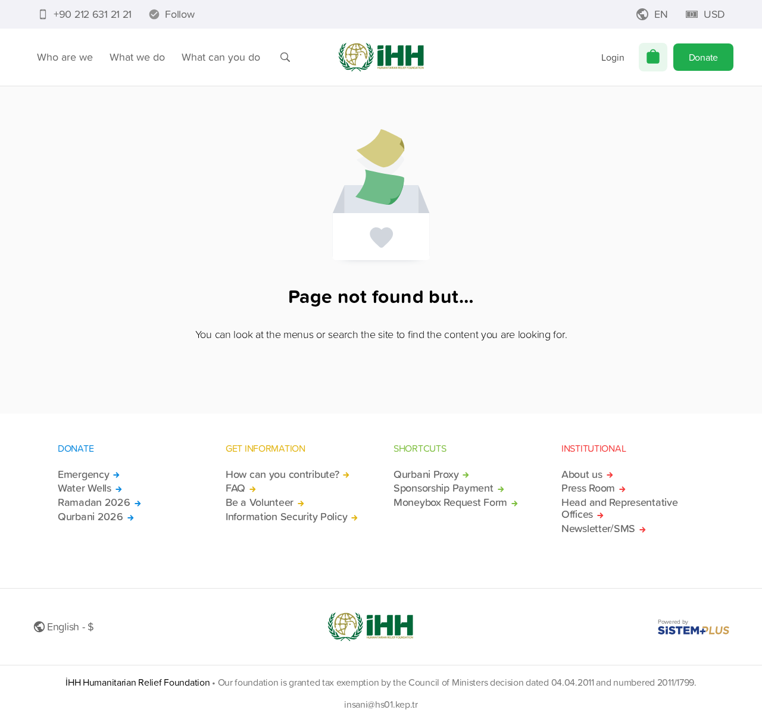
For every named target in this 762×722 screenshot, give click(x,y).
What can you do (221, 56)
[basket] (653, 57)
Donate (703, 57)
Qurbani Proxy (426, 474)
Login (612, 57)
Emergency (83, 474)
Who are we (65, 56)
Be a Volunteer (259, 502)
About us (581, 474)
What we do (137, 56)
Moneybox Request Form (450, 502)
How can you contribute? (282, 474)
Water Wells (84, 488)
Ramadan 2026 (94, 502)
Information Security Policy (286, 517)
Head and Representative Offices (619, 508)
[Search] (285, 57)
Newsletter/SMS (598, 529)
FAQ (235, 488)
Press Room (588, 488)
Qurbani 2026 (90, 517)
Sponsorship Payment (444, 488)
